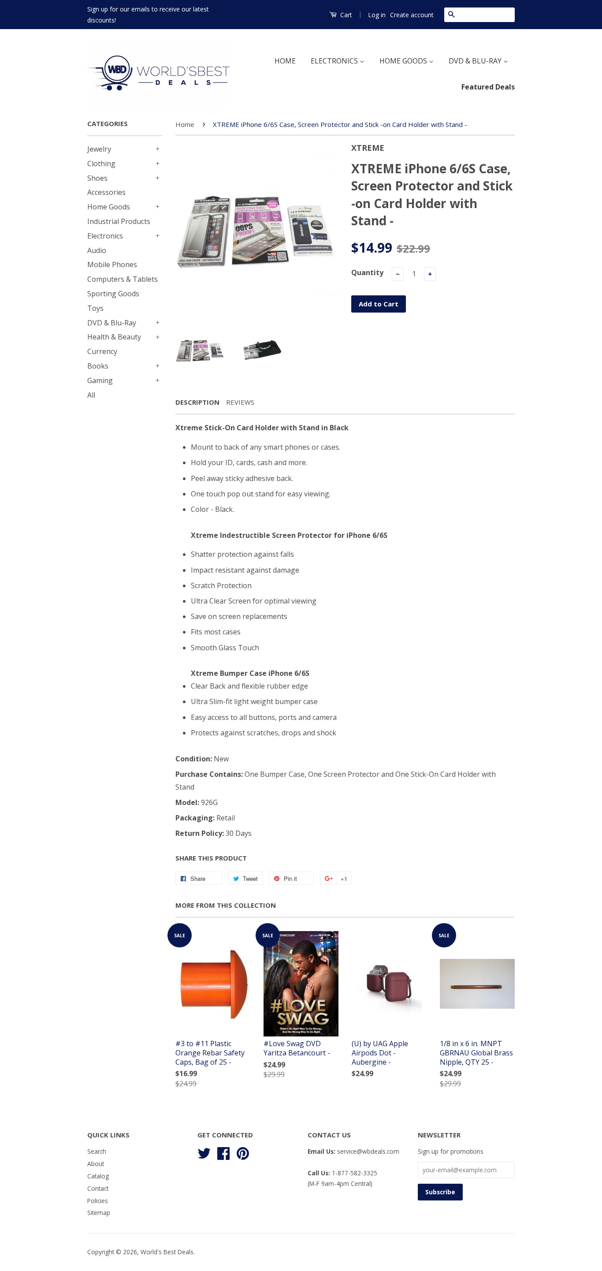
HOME (285, 61)
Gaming (100, 380)
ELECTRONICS (335, 61)
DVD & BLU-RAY (476, 61)
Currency (102, 351)
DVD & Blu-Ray (111, 323)
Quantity (367, 272)
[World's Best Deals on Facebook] (223, 1152)
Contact (97, 1188)
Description (197, 402)
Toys (95, 308)
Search (96, 1151)
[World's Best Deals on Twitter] (204, 1152)
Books (97, 366)
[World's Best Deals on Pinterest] (242, 1152)
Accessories (106, 192)
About (95, 1163)
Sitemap (98, 1212)
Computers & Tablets (122, 279)
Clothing (101, 163)
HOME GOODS (404, 61)
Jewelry (99, 149)
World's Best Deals (167, 1252)
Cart (345, 15)
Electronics (105, 236)
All (91, 395)
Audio (96, 250)
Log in (377, 15)
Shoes (97, 178)
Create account (412, 15)
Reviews (240, 402)
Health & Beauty (114, 337)
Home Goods (108, 207)
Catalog (98, 1176)
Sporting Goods (113, 293)
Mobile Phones (112, 264)
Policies (97, 1200)
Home (184, 124)
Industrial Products (118, 221)
